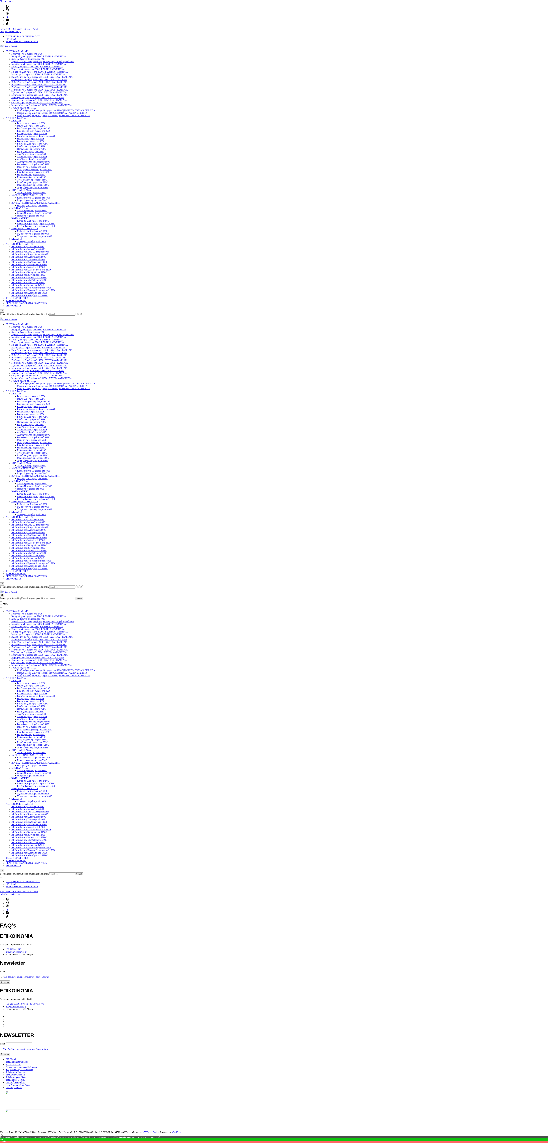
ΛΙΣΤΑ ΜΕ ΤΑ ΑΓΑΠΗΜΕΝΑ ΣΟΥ (23, 36)
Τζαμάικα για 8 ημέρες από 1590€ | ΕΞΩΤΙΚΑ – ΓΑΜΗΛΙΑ (39, 92)
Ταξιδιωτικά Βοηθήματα (17, 1062)
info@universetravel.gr (10, 31)
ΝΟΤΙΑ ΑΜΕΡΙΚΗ (20, 218)
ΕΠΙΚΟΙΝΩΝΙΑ (13, 305)
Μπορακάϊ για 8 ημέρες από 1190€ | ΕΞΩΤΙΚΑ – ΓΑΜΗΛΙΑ (39, 79)
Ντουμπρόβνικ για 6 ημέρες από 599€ (34, 169)
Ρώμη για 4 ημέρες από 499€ (30, 151)
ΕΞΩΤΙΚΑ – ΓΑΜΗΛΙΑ (17, 51)
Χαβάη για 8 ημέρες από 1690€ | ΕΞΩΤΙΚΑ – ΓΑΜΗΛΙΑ (37, 97)
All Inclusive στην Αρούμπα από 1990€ (29, 293)
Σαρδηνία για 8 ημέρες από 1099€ (32, 187)
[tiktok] (7, 24)
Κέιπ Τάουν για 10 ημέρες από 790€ (33, 197)
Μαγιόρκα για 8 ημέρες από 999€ (32, 182)
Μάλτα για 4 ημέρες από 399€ (31, 126)
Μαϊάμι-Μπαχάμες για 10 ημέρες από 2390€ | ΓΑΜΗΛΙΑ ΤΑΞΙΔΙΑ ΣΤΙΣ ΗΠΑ (53, 115)
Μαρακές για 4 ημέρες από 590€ (32, 200)
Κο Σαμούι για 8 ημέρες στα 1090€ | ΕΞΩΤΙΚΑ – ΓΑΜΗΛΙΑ (39, 72)
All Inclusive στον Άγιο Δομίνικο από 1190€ (31, 269)
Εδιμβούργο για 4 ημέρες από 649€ (33, 172)
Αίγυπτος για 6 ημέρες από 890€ (32, 210)
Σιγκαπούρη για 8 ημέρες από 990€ (33, 233)
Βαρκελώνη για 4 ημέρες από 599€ (33, 164)
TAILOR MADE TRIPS (17, 298)
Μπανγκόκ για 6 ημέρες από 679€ (26, 54)
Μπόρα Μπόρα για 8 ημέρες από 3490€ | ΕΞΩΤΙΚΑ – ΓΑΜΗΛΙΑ (41, 105)
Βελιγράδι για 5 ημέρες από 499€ (32, 144)
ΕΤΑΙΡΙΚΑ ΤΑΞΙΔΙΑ (16, 300)
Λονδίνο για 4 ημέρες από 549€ (31, 159)
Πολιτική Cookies (14, 1087)
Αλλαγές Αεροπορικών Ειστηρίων (21, 1067)
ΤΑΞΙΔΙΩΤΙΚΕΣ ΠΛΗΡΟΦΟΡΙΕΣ (22, 41)
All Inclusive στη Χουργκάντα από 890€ (29, 254)
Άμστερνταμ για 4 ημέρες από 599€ (33, 162)
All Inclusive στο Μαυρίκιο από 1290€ (29, 277)
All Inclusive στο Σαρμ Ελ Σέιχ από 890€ (30, 251)
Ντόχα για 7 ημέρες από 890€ (30, 215)
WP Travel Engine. (151, 1132)
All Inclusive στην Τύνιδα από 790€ (27, 246)
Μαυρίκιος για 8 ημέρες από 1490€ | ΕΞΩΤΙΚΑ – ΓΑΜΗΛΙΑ (39, 90)
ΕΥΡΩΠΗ (16, 120)
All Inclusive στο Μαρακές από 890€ (28, 249)
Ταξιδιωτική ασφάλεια (16, 1077)
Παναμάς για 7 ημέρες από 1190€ (32, 205)
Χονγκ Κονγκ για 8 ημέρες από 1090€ (34, 236)
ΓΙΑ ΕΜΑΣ (11, 39)
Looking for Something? (11, 314)
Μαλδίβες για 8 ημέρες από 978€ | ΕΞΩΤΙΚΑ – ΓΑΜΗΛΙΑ (38, 64)
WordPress (176, 1132)
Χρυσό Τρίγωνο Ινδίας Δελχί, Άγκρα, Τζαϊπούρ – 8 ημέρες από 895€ (42, 61)
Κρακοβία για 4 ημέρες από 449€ (32, 133)
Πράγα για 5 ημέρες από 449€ (30, 138)
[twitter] (7, 17)
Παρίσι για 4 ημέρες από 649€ (31, 174)
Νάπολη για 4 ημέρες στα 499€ (31, 149)
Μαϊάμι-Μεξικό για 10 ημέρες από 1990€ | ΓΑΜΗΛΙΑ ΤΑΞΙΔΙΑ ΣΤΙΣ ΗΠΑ (52, 113)
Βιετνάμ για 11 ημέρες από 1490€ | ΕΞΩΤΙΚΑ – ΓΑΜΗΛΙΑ (39, 84)
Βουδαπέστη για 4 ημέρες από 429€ (33, 128)
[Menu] (1, 604)
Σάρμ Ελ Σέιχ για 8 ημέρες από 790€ (28, 59)
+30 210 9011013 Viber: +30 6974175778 (19, 29)
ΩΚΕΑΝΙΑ (16, 239)
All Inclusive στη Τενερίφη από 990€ (28, 259)
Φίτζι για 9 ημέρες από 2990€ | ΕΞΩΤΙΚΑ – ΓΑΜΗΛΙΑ (37, 102)
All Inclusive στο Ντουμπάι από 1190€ (29, 272)
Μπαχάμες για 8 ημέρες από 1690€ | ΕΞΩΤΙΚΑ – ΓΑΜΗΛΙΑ (39, 95)
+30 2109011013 (13, 949)
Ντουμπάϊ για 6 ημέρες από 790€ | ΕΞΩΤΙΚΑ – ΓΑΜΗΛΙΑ (38, 56)
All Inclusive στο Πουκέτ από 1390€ (28, 282)
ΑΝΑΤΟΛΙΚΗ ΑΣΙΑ (21, 190)
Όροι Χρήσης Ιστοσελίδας (18, 1085)
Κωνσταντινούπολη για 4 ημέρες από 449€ (36, 136)
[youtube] (7, 20)
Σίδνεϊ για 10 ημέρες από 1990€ (31, 241)
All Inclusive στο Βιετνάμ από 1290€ (28, 275)
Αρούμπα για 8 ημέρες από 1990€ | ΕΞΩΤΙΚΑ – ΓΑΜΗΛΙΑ (39, 100)
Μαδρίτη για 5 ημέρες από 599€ (31, 167)
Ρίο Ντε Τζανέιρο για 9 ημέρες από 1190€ (36, 226)
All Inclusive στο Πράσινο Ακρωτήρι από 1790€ (33, 290)
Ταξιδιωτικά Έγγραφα (16, 1072)
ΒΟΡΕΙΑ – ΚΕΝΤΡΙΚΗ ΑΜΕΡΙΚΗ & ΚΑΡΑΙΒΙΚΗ (35, 203)
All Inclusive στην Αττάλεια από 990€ (28, 257)
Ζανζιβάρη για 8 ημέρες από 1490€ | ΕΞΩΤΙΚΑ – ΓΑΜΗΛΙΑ (39, 87)
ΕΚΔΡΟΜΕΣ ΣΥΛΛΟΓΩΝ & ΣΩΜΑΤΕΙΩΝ (26, 303)
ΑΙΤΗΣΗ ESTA (13, 1064)
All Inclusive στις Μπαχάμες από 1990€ (29, 295)
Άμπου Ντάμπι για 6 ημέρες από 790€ (34, 213)
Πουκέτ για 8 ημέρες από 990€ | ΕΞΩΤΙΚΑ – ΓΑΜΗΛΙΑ (37, 69)
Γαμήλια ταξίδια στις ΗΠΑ (23, 108)
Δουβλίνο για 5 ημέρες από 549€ (32, 154)
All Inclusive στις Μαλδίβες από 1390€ (29, 280)
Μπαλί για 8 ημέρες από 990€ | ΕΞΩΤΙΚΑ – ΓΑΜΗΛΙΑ (37, 66)
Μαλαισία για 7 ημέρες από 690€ (32, 231)
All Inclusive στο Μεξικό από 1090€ (28, 267)
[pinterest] (7, 14)
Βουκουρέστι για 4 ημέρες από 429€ (33, 131)
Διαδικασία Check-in (15, 1074)
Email (2, 971)
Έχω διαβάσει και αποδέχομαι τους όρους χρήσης (26, 977)
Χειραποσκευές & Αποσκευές (19, 1069)
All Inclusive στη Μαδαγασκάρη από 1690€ (31, 287)
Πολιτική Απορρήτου (15, 1082)
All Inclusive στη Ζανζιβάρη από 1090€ (29, 262)
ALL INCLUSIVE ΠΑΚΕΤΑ (19, 244)
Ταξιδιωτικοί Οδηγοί (15, 1080)
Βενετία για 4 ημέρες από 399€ (31, 123)
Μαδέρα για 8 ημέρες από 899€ (31, 177)
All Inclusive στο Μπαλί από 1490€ (27, 285)
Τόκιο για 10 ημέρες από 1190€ (31, 192)
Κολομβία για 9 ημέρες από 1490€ (33, 221)
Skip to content (7, 1)
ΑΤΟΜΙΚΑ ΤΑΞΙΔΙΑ (16, 118)
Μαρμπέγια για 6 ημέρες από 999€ (33, 185)
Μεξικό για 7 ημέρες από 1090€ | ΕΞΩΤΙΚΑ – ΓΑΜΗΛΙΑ (38, 74)
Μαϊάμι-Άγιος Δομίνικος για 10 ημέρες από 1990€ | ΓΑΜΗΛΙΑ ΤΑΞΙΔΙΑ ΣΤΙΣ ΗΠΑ (56, 110)
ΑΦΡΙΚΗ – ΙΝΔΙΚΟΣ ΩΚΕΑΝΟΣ (27, 195)
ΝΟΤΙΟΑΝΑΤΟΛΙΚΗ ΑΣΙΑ (24, 228)
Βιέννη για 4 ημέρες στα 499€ (30, 141)
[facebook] (7, 7)
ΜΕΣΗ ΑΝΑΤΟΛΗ (20, 208)
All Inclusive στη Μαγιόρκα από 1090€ (29, 264)
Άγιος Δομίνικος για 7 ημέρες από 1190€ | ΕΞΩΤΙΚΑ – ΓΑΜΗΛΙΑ (42, 77)
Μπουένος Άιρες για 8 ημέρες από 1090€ (36, 223)
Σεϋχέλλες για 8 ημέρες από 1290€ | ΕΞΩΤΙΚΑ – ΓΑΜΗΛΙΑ (39, 82)
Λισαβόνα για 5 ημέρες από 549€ (32, 156)
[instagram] (7, 10)
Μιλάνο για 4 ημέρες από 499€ (31, 146)
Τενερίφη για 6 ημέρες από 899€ (32, 180)
